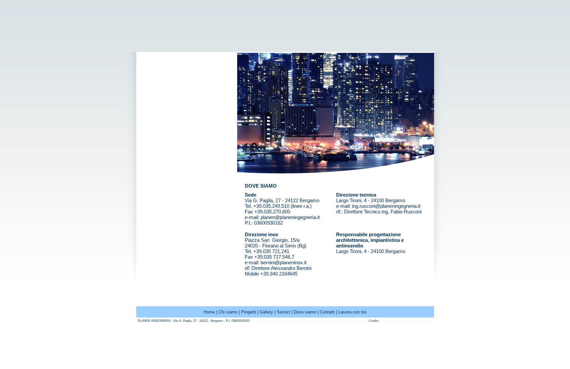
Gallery (266, 312)
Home (209, 312)
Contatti (327, 312)
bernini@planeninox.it (283, 262)
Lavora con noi (352, 312)
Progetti (248, 312)
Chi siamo (228, 312)
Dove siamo (305, 312)
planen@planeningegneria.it (290, 217)
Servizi (283, 312)
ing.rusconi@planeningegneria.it (386, 206)
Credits (374, 320)
